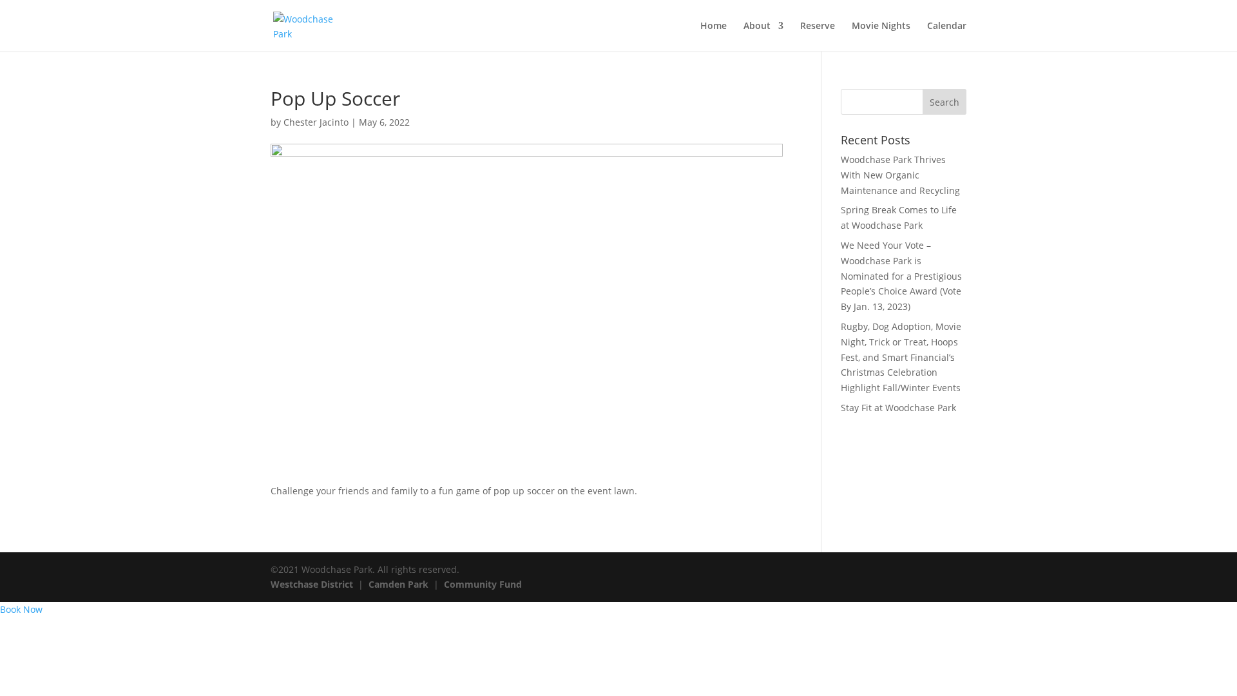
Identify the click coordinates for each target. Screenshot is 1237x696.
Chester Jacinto (316, 122)
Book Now (21, 609)
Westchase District (312, 584)
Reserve (817, 26)
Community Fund (483, 584)
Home (713, 26)
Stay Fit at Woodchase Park (898, 407)
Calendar (946, 26)
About (757, 26)
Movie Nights (881, 26)
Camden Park (398, 584)
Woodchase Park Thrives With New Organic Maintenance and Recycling (900, 175)
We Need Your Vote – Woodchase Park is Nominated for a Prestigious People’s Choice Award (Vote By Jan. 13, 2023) (901, 276)
